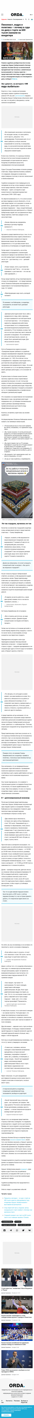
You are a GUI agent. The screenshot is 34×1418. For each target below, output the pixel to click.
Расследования (17, 19)
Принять (6, 1415)
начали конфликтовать (17, 1140)
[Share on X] (23, 1230)
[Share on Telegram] (11, 1230)
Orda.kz (14, 79)
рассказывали (20, 96)
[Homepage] (17, 14)
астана (18, 1221)
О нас (2, 1401)
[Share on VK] (29, 1230)
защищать (24, 1169)
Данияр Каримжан (6, 1293)
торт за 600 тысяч (25, 1225)
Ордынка (4, 19)
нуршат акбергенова (9, 1225)
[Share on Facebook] (4, 1230)
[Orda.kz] (17, 1388)
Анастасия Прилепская (26, 39)
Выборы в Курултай (24, 1401)
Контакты (9, 1401)
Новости (9, 19)
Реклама (17, 1401)
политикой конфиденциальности (11, 1410)
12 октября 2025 (7, 39)
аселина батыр (8, 1221)
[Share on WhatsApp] (17, 1230)
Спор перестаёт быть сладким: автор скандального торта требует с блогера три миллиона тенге (18, 1210)
